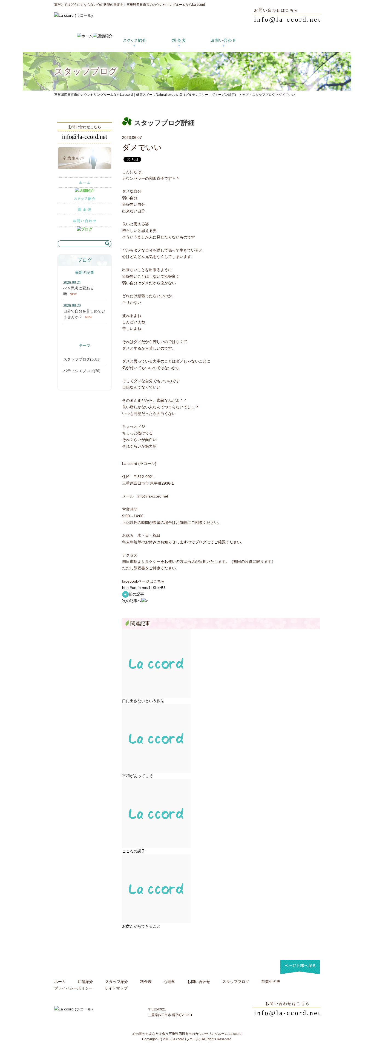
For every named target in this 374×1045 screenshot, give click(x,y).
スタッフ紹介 (116, 981)
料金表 (146, 981)
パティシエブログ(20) (81, 371)
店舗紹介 (85, 981)
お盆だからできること (141, 926)
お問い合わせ (198, 981)
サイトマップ (116, 988)
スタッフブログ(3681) (81, 359)
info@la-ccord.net (287, 19)
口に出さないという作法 (143, 701)
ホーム (60, 981)
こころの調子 (133, 851)
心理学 (169, 981)
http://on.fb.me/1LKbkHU (143, 587)
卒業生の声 (270, 981)
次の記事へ (131, 601)
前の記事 (136, 594)
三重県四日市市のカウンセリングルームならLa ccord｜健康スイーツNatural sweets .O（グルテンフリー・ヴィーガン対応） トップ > (153, 95)
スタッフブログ (263, 95)
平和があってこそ (137, 776)
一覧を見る (94, 329)
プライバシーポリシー (73, 988)
